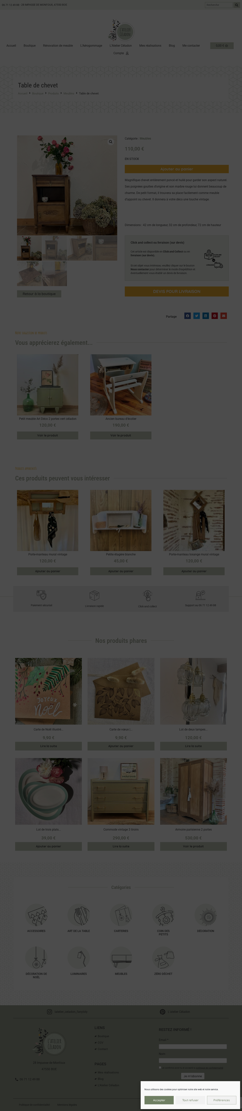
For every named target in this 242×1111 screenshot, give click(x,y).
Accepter (159, 1100)
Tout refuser (190, 1100)
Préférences (221, 1100)
